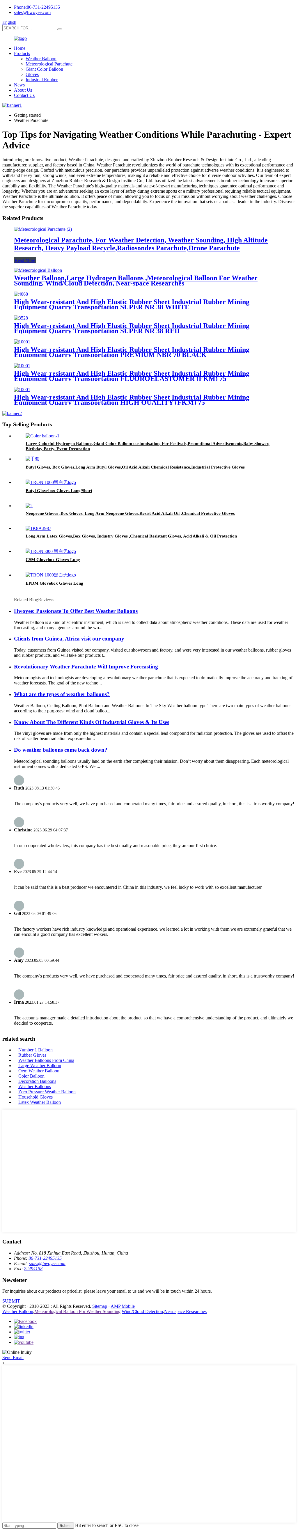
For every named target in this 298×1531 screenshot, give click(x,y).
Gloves (32, 74)
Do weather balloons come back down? (60, 750)
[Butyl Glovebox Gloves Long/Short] (51, 482)
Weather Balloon (41, 58)
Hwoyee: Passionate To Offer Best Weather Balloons (76, 611)
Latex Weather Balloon (39, 1102)
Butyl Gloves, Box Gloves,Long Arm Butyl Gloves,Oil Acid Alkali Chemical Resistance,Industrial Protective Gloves (135, 467)
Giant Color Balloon (44, 69)
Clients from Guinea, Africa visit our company (69, 639)
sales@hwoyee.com (32, 12)
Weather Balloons (34, 1086)
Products (22, 53)
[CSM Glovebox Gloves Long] (51, 551)
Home (19, 48)
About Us (23, 90)
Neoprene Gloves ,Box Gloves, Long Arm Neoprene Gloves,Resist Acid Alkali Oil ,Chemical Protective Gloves (130, 513)
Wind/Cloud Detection (142, 1311)
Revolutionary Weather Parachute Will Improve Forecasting (86, 667)
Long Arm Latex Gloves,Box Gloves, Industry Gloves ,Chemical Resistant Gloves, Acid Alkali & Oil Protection (131, 536)
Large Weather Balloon (39, 1065)
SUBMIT (11, 1300)
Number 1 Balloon (35, 1049)
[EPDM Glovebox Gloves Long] (51, 574)
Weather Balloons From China (46, 1060)
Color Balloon (31, 1076)
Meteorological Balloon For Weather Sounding (77, 1311)
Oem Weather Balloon (38, 1070)
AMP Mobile (123, 1306)
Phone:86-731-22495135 (37, 7)
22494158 (33, 1268)
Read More (25, 260)
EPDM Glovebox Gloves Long (54, 583)
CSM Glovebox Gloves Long (53, 559)
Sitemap (99, 1306)
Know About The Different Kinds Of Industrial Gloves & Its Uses (91, 722)
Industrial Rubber (42, 79)
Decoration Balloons (37, 1081)
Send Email (13, 1357)
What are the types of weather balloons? (62, 694)
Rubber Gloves (32, 1055)
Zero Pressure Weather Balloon (47, 1091)
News (19, 84)
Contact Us (24, 95)
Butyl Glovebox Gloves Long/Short (59, 490)
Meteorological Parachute (49, 63)
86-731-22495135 (45, 1258)
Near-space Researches (185, 1311)
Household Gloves (35, 1096)
